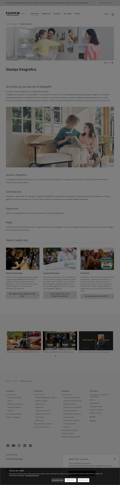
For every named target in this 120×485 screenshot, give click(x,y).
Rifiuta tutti (70, 480)
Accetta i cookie (83, 480)
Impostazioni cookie (57, 480)
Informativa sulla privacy (32, 475)
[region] (60, 476)
